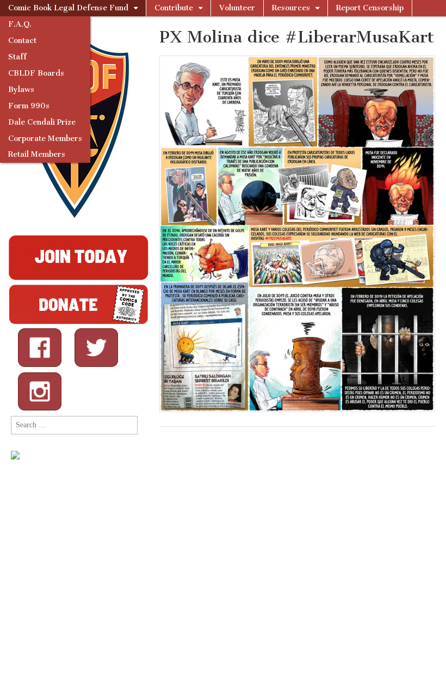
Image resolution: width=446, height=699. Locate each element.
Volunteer (237, 8)
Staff (17, 57)
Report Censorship (370, 8)
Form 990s (28, 106)
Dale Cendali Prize (42, 122)
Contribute (173, 8)
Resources (291, 8)
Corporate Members (45, 138)
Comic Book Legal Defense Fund (68, 8)
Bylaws (21, 89)
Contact (22, 40)
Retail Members (36, 154)
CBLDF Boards (36, 73)
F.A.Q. (20, 24)
